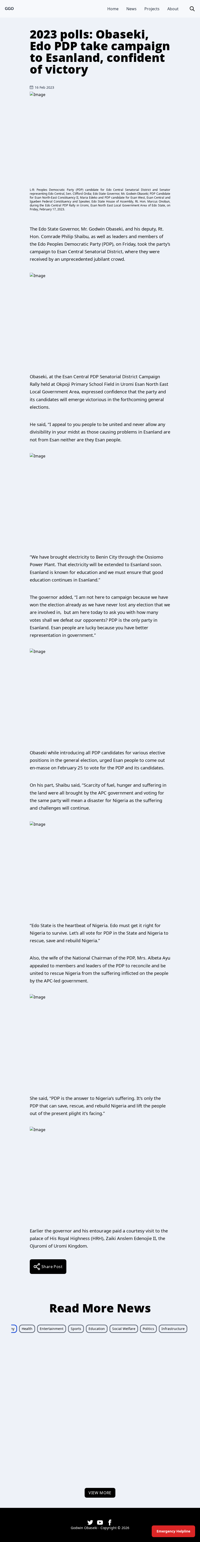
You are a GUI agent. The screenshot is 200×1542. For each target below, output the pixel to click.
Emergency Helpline (173, 1531)
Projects (152, 8)
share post (51, 1266)
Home (113, 8)
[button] (192, 9)
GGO (9, 9)
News (131, 8)
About (173, 8)
